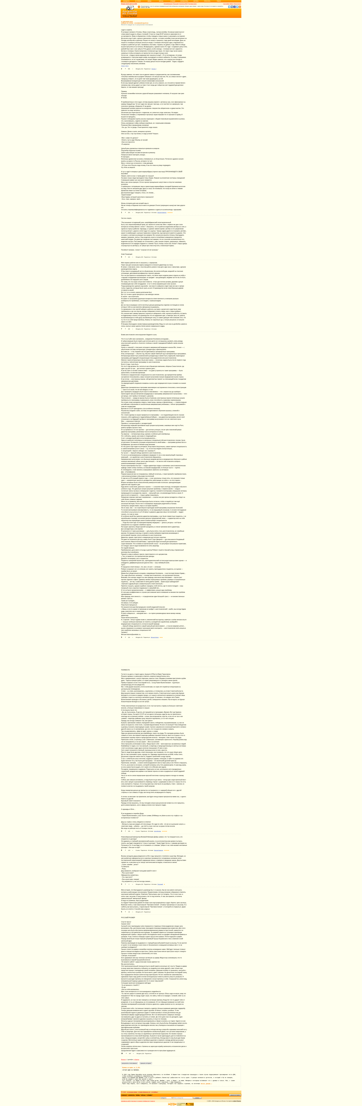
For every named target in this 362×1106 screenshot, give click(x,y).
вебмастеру (146, 1101)
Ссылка (138, 831)
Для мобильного (168, 4)
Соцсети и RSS (183, 4)
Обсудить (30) (139, 257)
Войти (231, 4)
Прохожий (160, 884)
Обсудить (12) (139, 329)
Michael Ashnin (155, 637)
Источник (153, 212)
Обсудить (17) (139, 912)
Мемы (149, 1)
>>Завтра (136, 1059)
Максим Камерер (161, 212)
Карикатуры (184, 1)
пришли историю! (235, 1095)
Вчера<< (123, 1059)
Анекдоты (126, 1)
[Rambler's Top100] (172, 1104)
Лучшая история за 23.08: (131, 1067)
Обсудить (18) (140, 1053)
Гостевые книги (192, 4)
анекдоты (131, 1095)
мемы (138, 1095)
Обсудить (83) (139, 212)
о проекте (140, 1101)
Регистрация (237, 4)
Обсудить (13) (139, 884)
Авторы (195, 1)
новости (153, 1101)
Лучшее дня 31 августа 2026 (129, 4)
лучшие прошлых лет (144, 1092)
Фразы (161, 1)
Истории (138, 1)
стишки (149, 1095)
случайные (154, 1092)
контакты (134, 1101)
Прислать (207, 1)
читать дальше (206, 1083)
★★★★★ (170, 212)
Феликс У (153, 69)
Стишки (172, 1)
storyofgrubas (157, 831)
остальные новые (132, 1092)
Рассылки (175, 4)
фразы (143, 1095)
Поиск (219, 1)
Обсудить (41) (139, 69)
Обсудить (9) (139, 637)
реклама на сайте (126, 1101)
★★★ (161, 637)
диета (126, 66)
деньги (123, 66)
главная (124, 1095)
